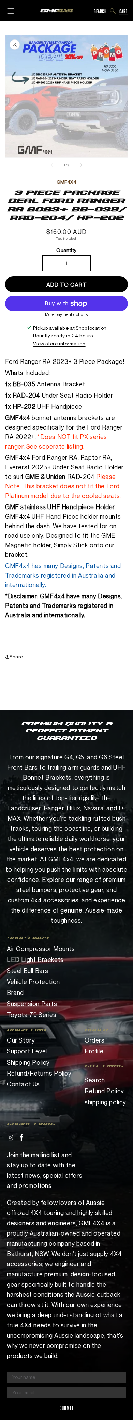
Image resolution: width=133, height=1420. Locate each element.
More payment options (66, 314)
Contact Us (23, 1084)
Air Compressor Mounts (41, 948)
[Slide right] (81, 165)
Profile (94, 1051)
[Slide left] (51, 165)
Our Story (21, 1040)
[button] (113, 10)
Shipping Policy (28, 1062)
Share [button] (16, 656)
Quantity (66, 250)
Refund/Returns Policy (39, 1073)
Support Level (27, 1051)
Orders (95, 1040)
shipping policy (105, 1102)
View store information (59, 343)
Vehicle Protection (33, 981)
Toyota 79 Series (32, 1014)
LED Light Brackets (35, 959)
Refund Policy (104, 1091)
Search (95, 1080)
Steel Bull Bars (27, 970)
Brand (15, 992)
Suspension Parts (32, 1003)
